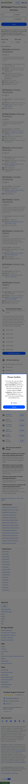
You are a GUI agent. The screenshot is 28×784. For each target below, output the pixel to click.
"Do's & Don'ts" (11, 394)
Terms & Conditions (10, 385)
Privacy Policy (14, 383)
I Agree (14, 403)
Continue (14, 407)
